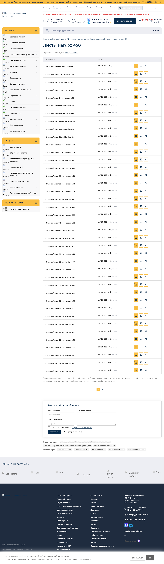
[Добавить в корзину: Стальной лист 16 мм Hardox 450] (136, 128)
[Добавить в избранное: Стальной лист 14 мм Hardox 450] (146, 120)
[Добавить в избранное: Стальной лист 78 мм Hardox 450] (146, 362)
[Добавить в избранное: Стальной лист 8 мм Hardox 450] (146, 97)
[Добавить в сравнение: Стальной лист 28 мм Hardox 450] (141, 175)
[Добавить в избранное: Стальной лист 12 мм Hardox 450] (146, 112)
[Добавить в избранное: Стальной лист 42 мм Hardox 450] (146, 222)
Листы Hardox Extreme (136, 450)
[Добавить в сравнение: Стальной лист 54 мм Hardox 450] (141, 269)
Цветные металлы (65, 510)
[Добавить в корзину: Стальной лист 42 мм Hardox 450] (136, 222)
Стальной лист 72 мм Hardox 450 (60, 340)
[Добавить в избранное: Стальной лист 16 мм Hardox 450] (146, 128)
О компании (57, 8)
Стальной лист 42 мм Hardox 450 (60, 223)
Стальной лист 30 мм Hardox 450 (60, 184)
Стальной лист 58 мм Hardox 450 (60, 285)
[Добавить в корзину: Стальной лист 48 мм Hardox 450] (136, 245)
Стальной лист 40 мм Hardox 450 (60, 215)
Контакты (114, 7)
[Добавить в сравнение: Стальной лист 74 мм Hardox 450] (141, 347)
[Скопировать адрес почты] (110, 22)
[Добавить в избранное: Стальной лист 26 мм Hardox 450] (146, 167)
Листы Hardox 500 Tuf (117, 450)
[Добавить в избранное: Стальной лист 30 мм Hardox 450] (146, 183)
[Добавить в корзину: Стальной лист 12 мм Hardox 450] (136, 112)
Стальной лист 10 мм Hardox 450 (60, 106)
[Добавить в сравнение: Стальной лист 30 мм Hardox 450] (141, 183)
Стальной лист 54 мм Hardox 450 (60, 270)
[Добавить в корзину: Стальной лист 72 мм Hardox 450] (136, 339)
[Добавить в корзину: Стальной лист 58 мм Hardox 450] (136, 284)
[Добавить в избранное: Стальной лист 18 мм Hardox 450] (146, 136)
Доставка (80, 7)
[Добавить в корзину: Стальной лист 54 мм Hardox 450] (136, 269)
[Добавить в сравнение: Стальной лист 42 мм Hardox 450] (141, 222)
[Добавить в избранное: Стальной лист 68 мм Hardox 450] (146, 323)
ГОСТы (94, 524)
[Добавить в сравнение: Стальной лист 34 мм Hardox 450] (141, 198)
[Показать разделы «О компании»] (62, 7)
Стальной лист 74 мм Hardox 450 (60, 348)
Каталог (9, 31)
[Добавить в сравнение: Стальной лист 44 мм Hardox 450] (141, 230)
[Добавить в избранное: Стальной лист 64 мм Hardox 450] (146, 308)
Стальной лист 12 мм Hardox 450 (60, 114)
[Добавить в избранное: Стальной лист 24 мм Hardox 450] (146, 159)
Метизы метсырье (65, 513)
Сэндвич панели (64, 524)
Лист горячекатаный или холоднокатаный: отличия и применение (85, 442)
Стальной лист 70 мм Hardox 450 (60, 332)
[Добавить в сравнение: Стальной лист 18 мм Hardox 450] (141, 136)
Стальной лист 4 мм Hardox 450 (60, 82)
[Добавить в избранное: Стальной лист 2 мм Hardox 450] (146, 73)
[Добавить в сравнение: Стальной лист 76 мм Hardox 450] (141, 354)
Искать (156, 30)
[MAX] (89, 19)
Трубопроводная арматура (69, 506)
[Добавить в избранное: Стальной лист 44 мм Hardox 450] (146, 230)
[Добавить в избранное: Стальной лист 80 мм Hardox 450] (146, 370)
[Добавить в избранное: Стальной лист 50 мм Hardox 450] (146, 253)
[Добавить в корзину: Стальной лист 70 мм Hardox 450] (136, 331)
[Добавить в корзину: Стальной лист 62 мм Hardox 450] (136, 300)
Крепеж (60, 517)
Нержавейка (62, 531)
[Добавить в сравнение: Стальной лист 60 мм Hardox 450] (141, 292)
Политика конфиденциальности (17, 549)
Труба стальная (63, 503)
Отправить (54, 432)
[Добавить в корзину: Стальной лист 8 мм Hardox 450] (136, 97)
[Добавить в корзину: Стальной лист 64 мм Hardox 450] (136, 308)
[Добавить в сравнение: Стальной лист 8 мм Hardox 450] (141, 97)
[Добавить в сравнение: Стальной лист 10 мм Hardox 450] (141, 105)
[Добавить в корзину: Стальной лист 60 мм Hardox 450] (136, 292)
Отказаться (137, 558)
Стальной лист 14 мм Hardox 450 (60, 121)
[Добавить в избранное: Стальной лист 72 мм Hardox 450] (146, 339)
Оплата (70, 7)
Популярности (71, 53)
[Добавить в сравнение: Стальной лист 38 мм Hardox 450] (141, 206)
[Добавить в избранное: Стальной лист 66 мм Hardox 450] (146, 315)
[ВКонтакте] (125, 536)
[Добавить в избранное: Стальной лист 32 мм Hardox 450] (146, 191)
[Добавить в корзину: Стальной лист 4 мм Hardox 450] (136, 81)
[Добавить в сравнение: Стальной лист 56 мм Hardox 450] (141, 276)
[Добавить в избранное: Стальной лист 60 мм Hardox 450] (146, 292)
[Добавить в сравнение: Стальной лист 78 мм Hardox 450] (141, 362)
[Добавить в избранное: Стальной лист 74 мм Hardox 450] (146, 347)
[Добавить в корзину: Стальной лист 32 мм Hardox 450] (136, 191)
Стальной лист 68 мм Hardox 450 (60, 324)
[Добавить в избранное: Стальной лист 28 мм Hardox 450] (146, 175)
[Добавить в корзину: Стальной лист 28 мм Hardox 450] (136, 175)
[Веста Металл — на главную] (16, 16)
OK (150, 558)
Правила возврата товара (102, 546)
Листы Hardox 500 (64, 450)
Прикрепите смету (74, 432)
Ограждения (62, 521)
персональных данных (82, 427)
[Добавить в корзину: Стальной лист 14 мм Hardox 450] (136, 120)
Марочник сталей (98, 539)
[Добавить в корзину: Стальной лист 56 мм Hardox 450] (136, 276)
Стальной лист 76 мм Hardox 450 (60, 356)
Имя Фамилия (54, 410)
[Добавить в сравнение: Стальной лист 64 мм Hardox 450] (141, 308)
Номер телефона (55, 420)
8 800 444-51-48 (100, 20)
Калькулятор (101, 7)
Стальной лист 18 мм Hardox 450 (60, 137)
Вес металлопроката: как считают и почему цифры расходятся (67, 446)
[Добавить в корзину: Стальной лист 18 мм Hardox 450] (136, 136)
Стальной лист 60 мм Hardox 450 (60, 293)
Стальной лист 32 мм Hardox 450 (60, 192)
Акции (94, 542)
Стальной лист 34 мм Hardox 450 (60, 200)
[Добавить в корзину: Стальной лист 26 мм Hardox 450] (136, 167)
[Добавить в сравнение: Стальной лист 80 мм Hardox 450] (141, 370)
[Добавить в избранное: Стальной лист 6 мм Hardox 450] (146, 89)
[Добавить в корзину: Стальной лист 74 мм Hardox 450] (136, 347)
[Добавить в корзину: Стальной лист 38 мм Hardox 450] (136, 206)
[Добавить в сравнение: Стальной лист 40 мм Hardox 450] (141, 214)
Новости (94, 499)
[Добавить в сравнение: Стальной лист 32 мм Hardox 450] (141, 191)
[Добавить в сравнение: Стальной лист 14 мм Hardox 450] (141, 120)
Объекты (95, 521)
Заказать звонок (125, 21)
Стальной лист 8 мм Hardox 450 (60, 98)
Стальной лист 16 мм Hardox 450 (60, 129)
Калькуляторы (14, 203)
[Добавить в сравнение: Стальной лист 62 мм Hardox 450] (141, 300)
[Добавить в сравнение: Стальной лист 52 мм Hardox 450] (141, 261)
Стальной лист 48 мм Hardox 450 (60, 246)
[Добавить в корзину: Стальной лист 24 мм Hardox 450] (136, 159)
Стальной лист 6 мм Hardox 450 (60, 90)
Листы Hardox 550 (81, 450)
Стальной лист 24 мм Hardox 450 (60, 160)
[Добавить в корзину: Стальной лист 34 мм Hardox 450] (136, 198)
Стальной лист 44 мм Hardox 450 (60, 231)
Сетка (59, 535)
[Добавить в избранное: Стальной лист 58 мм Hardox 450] (146, 284)
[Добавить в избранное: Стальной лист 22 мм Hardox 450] (146, 152)
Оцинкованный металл (67, 528)
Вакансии (95, 528)
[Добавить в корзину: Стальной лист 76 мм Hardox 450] (136, 354)
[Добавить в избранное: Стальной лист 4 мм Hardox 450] (146, 81)
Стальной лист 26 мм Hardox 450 (60, 168)
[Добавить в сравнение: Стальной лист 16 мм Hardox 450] (141, 128)
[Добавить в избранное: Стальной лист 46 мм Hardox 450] (146, 237)
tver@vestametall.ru (100, 22)
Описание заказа (84, 410)
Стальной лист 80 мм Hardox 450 (60, 371)
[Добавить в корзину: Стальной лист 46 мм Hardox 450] (136, 237)
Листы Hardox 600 (98, 450)
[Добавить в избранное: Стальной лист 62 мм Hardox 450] (146, 300)
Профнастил (62, 542)
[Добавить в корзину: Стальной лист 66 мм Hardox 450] (136, 315)
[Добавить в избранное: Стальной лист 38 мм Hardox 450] (146, 206)
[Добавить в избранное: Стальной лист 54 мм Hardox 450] (146, 269)
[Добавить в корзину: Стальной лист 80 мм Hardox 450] (136, 370)
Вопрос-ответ (97, 517)
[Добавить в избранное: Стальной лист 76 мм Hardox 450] (146, 354)
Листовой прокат (64, 499)
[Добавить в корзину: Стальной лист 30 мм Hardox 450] (136, 183)
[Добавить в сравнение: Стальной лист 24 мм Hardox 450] (141, 159)
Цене (61, 53)
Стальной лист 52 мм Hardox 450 (60, 262)
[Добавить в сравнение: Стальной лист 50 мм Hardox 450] (141, 253)
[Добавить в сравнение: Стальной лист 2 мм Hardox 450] (141, 73)
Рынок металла (97, 506)
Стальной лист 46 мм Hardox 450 (60, 239)
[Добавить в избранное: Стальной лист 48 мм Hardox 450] (146, 245)
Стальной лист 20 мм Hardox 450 (60, 145)
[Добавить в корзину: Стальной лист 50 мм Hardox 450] (136, 253)
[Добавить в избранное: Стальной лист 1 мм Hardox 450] (146, 66)
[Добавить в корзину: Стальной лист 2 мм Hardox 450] (136, 73)
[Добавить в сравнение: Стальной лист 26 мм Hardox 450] (141, 167)
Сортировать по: (50, 53)
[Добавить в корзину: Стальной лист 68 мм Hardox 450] (136, 323)
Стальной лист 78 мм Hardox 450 (60, 363)
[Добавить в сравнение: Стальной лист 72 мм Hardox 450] (141, 339)
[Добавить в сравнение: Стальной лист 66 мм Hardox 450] (141, 315)
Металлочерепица (65, 539)
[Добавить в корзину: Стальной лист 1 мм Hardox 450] (136, 66)
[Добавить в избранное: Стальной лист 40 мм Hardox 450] (146, 214)
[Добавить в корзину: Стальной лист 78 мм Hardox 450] (136, 362)
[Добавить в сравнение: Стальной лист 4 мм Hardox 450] (141, 81)
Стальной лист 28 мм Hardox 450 (60, 176)
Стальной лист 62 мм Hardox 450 (60, 301)
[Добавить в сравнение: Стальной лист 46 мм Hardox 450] (141, 237)
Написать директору (153, 8)
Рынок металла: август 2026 (104, 446)
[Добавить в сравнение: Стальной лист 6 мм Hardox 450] (141, 89)
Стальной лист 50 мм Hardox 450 (60, 254)
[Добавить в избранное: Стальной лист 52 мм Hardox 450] (146, 261)
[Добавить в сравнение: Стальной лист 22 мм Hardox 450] (141, 152)
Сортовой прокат (64, 495)
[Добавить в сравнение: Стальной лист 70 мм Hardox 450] (141, 331)
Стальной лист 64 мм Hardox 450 (60, 309)
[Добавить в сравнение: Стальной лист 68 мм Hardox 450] (141, 323)
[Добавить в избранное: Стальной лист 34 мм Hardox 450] (146, 198)
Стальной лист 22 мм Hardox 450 (60, 153)
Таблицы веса (97, 535)
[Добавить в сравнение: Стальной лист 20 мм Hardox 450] (141, 144)
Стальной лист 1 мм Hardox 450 (59, 67)
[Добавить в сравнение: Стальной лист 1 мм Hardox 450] (141, 66)
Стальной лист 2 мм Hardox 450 (60, 75)
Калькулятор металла (100, 531)
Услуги (90, 7)
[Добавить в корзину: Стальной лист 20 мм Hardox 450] (136, 144)
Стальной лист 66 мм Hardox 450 (60, 317)
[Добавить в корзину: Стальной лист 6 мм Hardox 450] (136, 89)
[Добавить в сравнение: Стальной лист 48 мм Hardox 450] (141, 245)
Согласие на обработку (61, 427)
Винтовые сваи (63, 550)
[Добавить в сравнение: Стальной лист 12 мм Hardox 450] (141, 112)
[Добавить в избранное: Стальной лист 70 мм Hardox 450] (146, 331)
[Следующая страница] (106, 389)
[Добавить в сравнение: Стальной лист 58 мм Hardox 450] (141, 284)
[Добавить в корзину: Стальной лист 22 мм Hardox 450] (136, 152)
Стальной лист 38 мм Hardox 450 (60, 207)
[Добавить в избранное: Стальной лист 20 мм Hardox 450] (146, 144)
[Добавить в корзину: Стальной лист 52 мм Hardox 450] (136, 261)
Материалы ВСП (64, 546)
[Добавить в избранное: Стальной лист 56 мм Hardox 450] (146, 276)
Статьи (94, 503)
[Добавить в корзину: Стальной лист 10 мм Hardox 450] (136, 105)
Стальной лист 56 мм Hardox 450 (60, 278)
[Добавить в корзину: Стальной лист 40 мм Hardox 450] (136, 214)
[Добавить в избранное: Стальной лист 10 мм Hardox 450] (146, 105)
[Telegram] (89, 22)
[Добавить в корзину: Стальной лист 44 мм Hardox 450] (136, 230)
